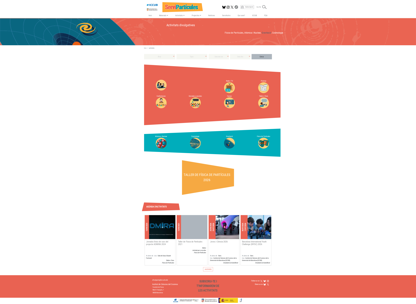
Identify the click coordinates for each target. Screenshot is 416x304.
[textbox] (159, 56)
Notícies (211, 15)
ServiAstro (226, 15)
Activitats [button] (179, 15)
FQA (265, 15)
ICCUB (254, 15)
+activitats (208, 269)
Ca (257, 7)
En (260, 7)
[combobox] (159, 56)
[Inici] (174, 6)
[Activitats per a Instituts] (161, 85)
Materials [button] (162, 15)
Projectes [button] (195, 15)
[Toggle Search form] (264, 7)
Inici (150, 15)
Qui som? (241, 15)
